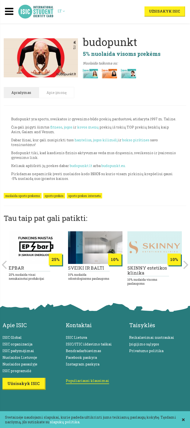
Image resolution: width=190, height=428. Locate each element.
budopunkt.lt (81, 165)
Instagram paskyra (82, 364)
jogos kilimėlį (105, 140)
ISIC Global (12, 337)
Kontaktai (79, 325)
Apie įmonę (57, 92)
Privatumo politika (146, 350)
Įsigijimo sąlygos (144, 344)
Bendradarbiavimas (83, 350)
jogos (67, 127)
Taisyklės (142, 325)
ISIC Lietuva (76, 337)
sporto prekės (54, 196)
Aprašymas (21, 92)
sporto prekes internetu (84, 196)
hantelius (83, 140)
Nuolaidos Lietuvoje (19, 357)
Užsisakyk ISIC (164, 11)
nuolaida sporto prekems (22, 196)
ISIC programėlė (16, 370)
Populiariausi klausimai (87, 380)
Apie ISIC (14, 325)
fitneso (56, 127)
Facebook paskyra (81, 357)
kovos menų (88, 127)
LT (60, 11)
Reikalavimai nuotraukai (151, 337)
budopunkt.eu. (113, 165)
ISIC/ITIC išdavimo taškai (89, 344)
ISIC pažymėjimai (18, 350)
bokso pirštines (135, 140)
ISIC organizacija (17, 344)
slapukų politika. (65, 422)
